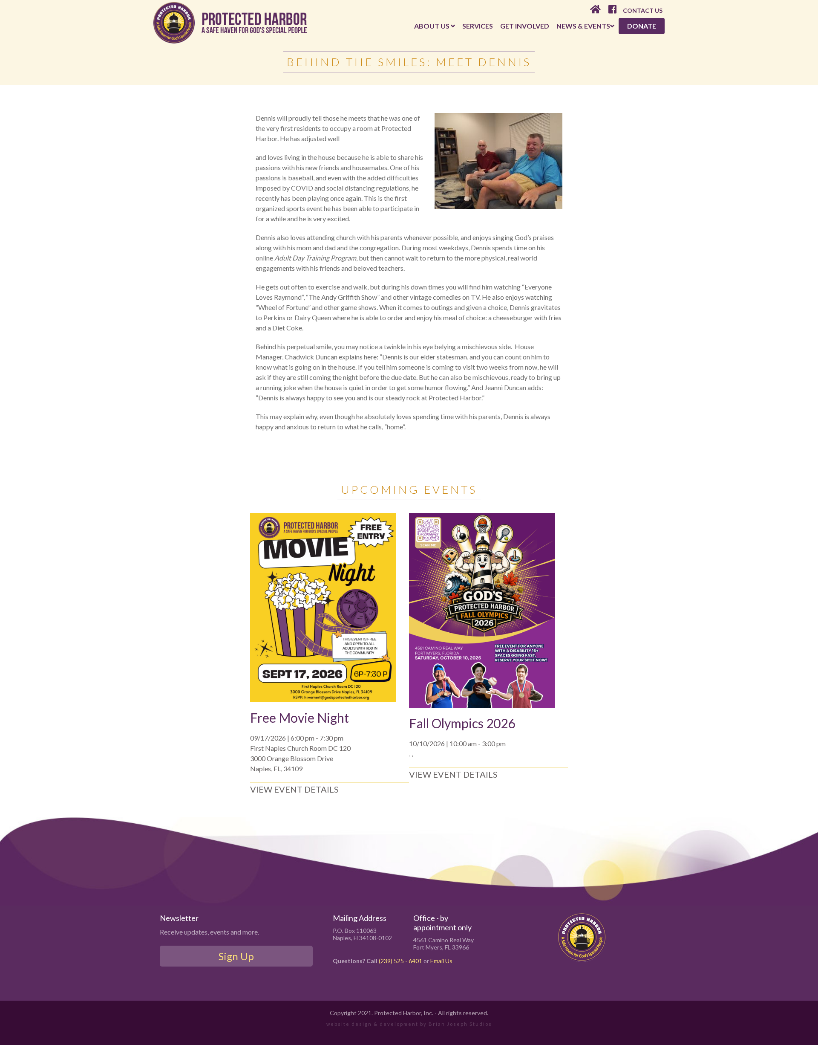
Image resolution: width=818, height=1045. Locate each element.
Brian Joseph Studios (460, 1024)
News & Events (583, 26)
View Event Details (294, 789)
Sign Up (236, 956)
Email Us (441, 960)
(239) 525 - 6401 (400, 960)
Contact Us (642, 10)
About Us (432, 26)
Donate (641, 26)
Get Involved (524, 26)
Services (477, 26)
